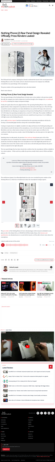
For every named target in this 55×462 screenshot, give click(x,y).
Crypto (2, 438)
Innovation (3, 422)
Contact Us (52, 1)
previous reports (11, 120)
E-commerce (4, 424)
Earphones (30, 420)
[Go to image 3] (25, 226)
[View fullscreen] (51, 184)
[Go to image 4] (29, 226)
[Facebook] (6, 260)
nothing (6, 252)
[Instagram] (45, 413)
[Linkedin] (52, 413)
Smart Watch (31, 426)
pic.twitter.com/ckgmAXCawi (27, 168)
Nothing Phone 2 (13, 252)
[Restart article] (40, 245)
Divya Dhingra (3, 296)
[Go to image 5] (34, 226)
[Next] (51, 202)
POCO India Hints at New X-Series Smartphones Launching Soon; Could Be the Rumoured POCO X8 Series (27, 294)
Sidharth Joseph (13, 267)
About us (28, 1)
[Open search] (49, 5)
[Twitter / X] (9, 260)
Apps (2, 426)
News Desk (21, 296)
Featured (3, 440)
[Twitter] (41, 413)
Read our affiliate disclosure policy (43, 456)
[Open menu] (52, 5)
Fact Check (3, 436)
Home (2, 10)
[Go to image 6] (38, 226)
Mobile (6, 10)
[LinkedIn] (12, 260)
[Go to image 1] (17, 226)
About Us (30, 434)
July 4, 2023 (33, 170)
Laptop (29, 422)
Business (3, 434)
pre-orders (6, 231)
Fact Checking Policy (16, 460)
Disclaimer (33, 1)
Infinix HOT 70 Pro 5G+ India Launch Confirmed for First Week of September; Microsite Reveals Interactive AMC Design (9, 294)
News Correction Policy (5, 460)
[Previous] (3, 202)
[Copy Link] (17, 260)
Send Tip (5, 449)
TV (28, 428)
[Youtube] (49, 413)
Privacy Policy (45, 1)
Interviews (3, 420)
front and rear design (30, 137)
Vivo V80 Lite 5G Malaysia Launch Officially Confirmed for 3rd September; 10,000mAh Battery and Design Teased (45, 294)
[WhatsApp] (15, 260)
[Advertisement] (27, 21)
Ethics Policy (39, 1)
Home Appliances (5, 428)
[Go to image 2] (21, 226)
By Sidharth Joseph (9, 39)
